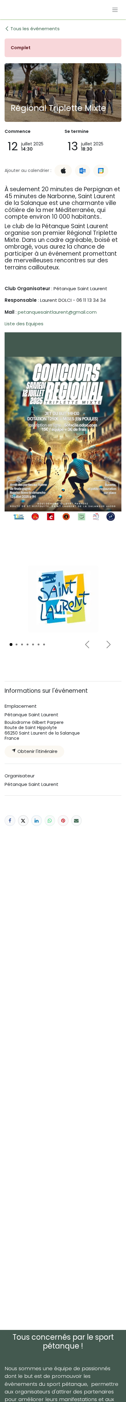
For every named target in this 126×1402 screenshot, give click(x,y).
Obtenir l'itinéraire (36, 751)
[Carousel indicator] (11, 644)
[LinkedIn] (36, 820)
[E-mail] (76, 820)
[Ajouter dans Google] (100, 171)
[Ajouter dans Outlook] (82, 171)
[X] (23, 820)
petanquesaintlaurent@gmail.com (57, 312)
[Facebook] (10, 820)
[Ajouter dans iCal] (63, 171)
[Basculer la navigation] (115, 9)
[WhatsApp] (50, 820)
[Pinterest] (63, 820)
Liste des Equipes (24, 323)
